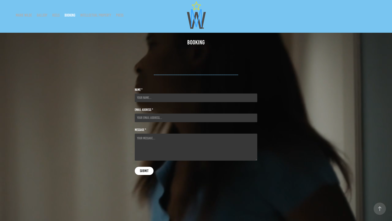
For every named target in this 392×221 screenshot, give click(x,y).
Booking (70, 15)
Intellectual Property (95, 15)
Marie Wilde (24, 15)
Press (120, 15)
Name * (139, 89)
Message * (140, 130)
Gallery (42, 15)
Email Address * (144, 110)
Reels (56, 15)
